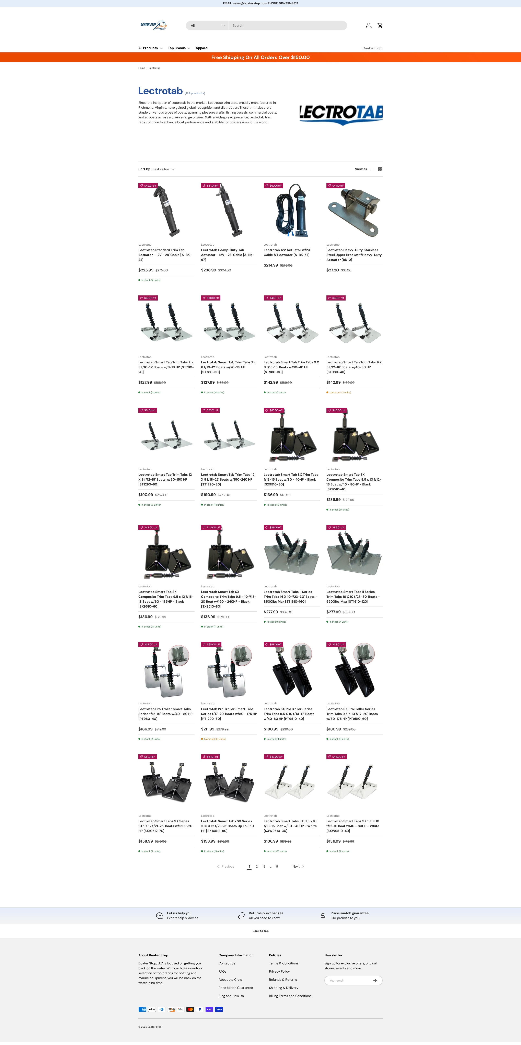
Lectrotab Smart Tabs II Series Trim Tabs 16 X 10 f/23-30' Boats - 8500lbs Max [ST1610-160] (290, 597)
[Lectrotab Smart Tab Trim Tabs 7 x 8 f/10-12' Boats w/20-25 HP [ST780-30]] (229, 323)
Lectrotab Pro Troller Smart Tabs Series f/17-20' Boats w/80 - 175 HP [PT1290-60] (229, 714)
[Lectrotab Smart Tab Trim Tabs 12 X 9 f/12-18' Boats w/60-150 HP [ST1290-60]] (166, 436)
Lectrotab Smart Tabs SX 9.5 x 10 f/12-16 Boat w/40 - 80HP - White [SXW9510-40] (352, 826)
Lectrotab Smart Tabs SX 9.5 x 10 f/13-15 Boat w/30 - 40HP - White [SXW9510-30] (290, 826)
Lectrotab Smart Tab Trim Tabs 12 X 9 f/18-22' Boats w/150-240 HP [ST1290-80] (227, 479)
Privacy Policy (279, 971)
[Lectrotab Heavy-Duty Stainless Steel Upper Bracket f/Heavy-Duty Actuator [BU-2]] (354, 211)
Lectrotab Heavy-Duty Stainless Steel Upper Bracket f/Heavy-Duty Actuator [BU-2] (354, 255)
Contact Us (227, 963)
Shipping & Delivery (283, 988)
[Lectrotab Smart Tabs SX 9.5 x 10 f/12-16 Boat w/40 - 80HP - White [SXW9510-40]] (354, 782)
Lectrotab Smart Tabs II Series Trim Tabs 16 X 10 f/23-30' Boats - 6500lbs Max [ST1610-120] (353, 597)
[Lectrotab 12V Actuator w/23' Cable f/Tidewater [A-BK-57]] (292, 211)
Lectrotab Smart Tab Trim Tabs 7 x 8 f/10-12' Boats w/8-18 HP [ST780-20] (166, 367)
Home (141, 68)
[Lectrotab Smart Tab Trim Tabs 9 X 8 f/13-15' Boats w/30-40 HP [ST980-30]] (292, 323)
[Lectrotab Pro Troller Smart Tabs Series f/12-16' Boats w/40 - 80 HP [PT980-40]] (166, 670)
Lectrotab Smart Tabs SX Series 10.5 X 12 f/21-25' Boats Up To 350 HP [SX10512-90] (227, 826)
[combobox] (266, 25)
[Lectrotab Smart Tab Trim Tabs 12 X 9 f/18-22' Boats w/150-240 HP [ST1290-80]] (229, 436)
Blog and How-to (231, 996)
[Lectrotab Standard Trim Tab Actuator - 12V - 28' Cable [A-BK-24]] (166, 211)
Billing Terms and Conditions (290, 996)
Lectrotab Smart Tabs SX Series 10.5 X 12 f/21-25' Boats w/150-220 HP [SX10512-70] (165, 826)
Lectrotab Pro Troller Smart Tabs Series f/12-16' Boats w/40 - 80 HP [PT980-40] (165, 714)
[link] (225, 866)
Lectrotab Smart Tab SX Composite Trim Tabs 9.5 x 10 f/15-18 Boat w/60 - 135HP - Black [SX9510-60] (166, 599)
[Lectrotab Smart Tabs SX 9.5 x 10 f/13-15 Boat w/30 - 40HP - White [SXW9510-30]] (292, 782)
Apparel (202, 48)
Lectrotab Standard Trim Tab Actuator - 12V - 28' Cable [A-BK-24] (164, 255)
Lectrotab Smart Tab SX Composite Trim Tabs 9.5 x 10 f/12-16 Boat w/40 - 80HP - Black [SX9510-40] (353, 481)
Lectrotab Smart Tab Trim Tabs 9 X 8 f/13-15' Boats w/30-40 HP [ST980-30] (291, 367)
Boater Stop (155, 1027)
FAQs (222, 971)
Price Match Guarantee (236, 988)
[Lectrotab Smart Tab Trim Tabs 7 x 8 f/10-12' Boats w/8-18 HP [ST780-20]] (166, 323)
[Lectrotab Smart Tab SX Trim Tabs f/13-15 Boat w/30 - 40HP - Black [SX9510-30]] (292, 436)
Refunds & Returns (283, 979)
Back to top (261, 931)
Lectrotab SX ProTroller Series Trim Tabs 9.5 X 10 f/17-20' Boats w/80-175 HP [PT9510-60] (352, 714)
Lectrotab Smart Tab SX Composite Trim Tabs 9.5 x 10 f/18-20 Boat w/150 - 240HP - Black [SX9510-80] (228, 599)
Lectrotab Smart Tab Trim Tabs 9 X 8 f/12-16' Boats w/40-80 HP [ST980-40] (354, 367)
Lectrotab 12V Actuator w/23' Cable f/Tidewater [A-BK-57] (287, 252)
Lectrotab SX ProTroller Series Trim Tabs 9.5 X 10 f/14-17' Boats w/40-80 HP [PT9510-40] (289, 714)
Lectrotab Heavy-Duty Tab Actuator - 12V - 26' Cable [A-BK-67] (227, 255)
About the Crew (230, 979)
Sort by (144, 169)
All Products (148, 48)
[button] (380, 25)
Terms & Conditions (283, 963)
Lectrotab (155, 68)
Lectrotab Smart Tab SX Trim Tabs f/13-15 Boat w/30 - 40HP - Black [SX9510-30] (291, 479)
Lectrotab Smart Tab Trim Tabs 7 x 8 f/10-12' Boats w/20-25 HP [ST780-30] (228, 367)
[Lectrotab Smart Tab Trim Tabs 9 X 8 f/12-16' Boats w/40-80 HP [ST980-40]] (354, 323)
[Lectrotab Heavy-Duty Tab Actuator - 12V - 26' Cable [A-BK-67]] (229, 211)
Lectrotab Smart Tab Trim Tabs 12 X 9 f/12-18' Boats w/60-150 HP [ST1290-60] (165, 479)
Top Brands (177, 48)
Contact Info (372, 48)
